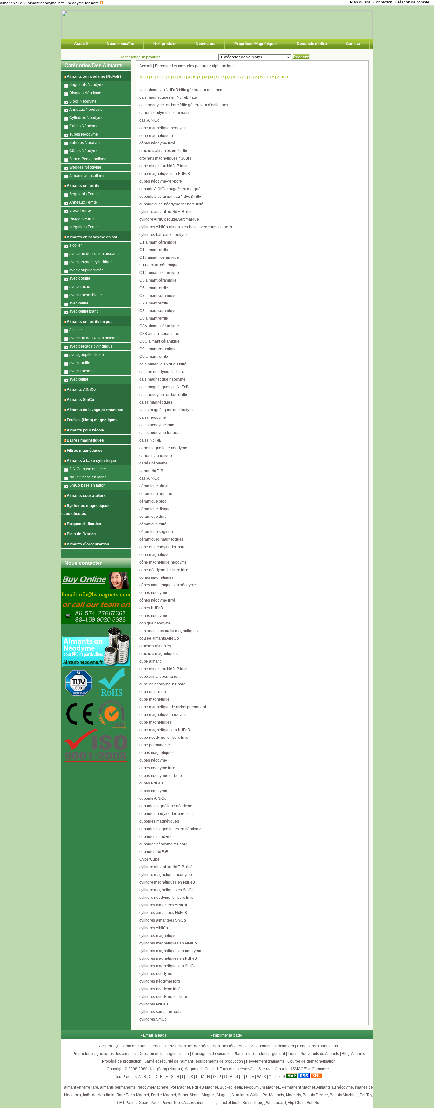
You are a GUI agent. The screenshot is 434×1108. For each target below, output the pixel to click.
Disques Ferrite (82, 219)
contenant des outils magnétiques (168, 631)
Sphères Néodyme (85, 142)
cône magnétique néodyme (163, 128)
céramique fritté (152, 524)
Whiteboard (276, 1102)
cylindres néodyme (155, 973)
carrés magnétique (155, 455)
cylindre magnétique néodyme (165, 874)
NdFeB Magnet (205, 1087)
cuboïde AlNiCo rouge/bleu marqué (169, 189)
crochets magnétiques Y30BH (165, 158)
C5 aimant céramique (158, 280)
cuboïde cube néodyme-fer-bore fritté (171, 204)
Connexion (382, 2)
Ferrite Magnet (163, 1095)
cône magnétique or (156, 135)
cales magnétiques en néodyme (167, 410)
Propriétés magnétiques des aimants (104, 1053)
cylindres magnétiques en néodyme (170, 951)
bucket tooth (230, 1102)
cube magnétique (154, 699)
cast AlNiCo (149, 120)
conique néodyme (155, 623)
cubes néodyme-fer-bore (160, 181)
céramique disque (155, 509)
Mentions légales (227, 1046)
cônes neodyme (153, 615)
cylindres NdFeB (153, 1004)
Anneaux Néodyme (86, 109)
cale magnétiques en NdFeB (164, 387)
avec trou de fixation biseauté (94, 253)
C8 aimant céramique (158, 311)
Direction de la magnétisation (164, 1053)
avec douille (79, 278)
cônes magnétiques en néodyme (167, 585)
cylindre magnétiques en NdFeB (167, 882)
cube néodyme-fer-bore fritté (163, 737)
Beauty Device (315, 1095)
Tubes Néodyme (83, 134)
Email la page (155, 1035)
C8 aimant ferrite (153, 318)
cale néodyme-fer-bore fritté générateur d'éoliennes (183, 105)
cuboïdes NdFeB (153, 852)
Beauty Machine (344, 1095)
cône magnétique (154, 554)
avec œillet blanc (83, 311)
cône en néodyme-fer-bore (162, 547)
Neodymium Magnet (261, 1087)
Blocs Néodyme (83, 101)
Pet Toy (366, 1095)
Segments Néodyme (87, 85)
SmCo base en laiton (87, 485)
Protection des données (188, 1046)
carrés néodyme (153, 463)
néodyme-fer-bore (84, 3)
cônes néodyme (153, 593)
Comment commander (275, 1046)
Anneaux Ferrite (83, 202)
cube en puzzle (152, 692)
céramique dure (153, 516)
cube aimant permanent (159, 676)
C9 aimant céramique (158, 349)
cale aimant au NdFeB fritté (162, 364)
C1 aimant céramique (158, 242)
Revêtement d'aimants (265, 1061)
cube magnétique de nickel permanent (172, 707)
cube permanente (154, 745)
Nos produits (165, 44)
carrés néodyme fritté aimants (164, 112)
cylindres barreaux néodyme (164, 234)
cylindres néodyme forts (159, 981)
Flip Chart (296, 1102)
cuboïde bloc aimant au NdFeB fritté (170, 196)
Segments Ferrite (84, 194)
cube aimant (150, 661)
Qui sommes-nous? (131, 1046)
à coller (75, 245)
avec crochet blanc (85, 295)
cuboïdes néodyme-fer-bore (163, 844)
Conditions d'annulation (317, 1046)
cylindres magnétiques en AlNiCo (168, 943)
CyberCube (149, 859)
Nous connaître (120, 44)
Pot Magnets (273, 1095)
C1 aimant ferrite (153, 250)
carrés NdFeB (151, 471)
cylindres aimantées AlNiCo (163, 905)
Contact (353, 44)
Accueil (81, 44)
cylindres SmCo (153, 1019)
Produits (158, 1046)
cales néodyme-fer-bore (160, 433)
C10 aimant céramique (159, 257)
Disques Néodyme (85, 93)
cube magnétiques (155, 722)
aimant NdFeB (13, 3)
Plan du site (360, 2)
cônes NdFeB (151, 608)
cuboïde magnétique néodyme (165, 806)
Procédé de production (121, 1061)
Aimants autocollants (87, 175)
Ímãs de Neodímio (98, 1095)
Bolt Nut (313, 1102)
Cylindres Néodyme (86, 118)
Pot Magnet (180, 1087)
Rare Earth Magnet (132, 1095)
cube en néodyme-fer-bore (162, 684)
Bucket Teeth (231, 1087)
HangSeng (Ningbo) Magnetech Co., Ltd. (183, 1069)
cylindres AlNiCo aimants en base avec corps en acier (185, 227)
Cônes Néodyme (83, 151)
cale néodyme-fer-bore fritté (163, 394)
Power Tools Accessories (182, 1102)
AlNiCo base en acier (87, 469)
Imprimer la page (227, 1035)
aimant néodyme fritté (47, 3)
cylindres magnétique (158, 935)
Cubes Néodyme (83, 126)
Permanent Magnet (298, 1087)
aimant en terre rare (81, 1087)
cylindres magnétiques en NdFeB (168, 958)
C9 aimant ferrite (153, 356)
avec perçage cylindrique (91, 262)
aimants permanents (117, 1087)
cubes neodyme (153, 791)
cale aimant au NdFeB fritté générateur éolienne (180, 90)
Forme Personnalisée (87, 159)
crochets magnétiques (158, 653)
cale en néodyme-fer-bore (161, 372)
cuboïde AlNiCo (152, 798)
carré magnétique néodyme (163, 448)
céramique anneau (155, 493)
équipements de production (219, 1061)
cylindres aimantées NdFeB (163, 913)
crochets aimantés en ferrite (163, 151)
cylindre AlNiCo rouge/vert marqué (169, 219)
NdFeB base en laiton (88, 477)
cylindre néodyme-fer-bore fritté (166, 897)
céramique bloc (152, 501)
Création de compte (412, 2)
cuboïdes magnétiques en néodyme (170, 829)
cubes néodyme (153, 760)
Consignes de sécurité (211, 1053)
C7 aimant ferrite (153, 303)
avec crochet (80, 286)
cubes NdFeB (151, 783)
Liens (292, 1053)
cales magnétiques (155, 402)
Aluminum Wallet (246, 1095)
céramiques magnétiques (161, 539)
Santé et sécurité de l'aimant (168, 1061)
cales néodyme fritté (156, 425)
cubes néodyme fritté (157, 768)
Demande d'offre (312, 44)
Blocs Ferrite (80, 210)
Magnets (293, 1095)
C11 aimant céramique (159, 265)
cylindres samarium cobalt (162, 1012)
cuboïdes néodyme (156, 836)
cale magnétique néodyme (162, 379)
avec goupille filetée (86, 270)
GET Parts (125, 1102)
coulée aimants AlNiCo (159, 638)
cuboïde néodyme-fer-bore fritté (166, 813)
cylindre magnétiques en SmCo (166, 890)
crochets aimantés (155, 646)
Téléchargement (271, 1053)
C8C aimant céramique (159, 341)
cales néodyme (152, 417)
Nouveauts (205, 44)
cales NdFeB (150, 440)
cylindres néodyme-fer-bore (163, 996)
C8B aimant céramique (159, 333)
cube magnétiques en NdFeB (164, 173)
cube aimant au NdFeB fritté (163, 166)
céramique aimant (155, 486)
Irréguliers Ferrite (84, 227)
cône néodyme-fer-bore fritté (163, 570)
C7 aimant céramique (158, 295)
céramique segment (156, 532)
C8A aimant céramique (159, 326)
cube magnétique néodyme (163, 714)
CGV (249, 1046)
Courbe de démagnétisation (311, 1061)
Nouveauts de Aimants (319, 1053)
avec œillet (78, 303)
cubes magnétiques (156, 753)
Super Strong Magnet (196, 1095)
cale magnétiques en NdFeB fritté (168, 97)
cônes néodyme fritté (157, 143)
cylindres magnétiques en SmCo (167, 966)
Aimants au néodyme (334, 1087)
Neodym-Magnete (152, 1087)
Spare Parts (149, 1102)
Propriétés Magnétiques (256, 44)
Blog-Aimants (353, 1053)
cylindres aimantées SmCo (162, 920)
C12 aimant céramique (159, 272)
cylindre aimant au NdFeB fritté (166, 212)
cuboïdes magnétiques (159, 821)
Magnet (223, 1095)
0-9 (285, 77)
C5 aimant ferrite (153, 288)
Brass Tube (252, 1102)
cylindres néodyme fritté (159, 989)
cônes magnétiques (156, 577)
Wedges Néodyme (85, 167)
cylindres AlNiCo (153, 928)
